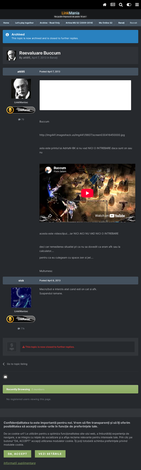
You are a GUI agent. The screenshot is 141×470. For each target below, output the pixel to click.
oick (21, 280)
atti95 (26, 57)
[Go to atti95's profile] (11, 55)
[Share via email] (5, 376)
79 (22, 119)
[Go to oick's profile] (21, 298)
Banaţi (53, 57)
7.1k (22, 328)
